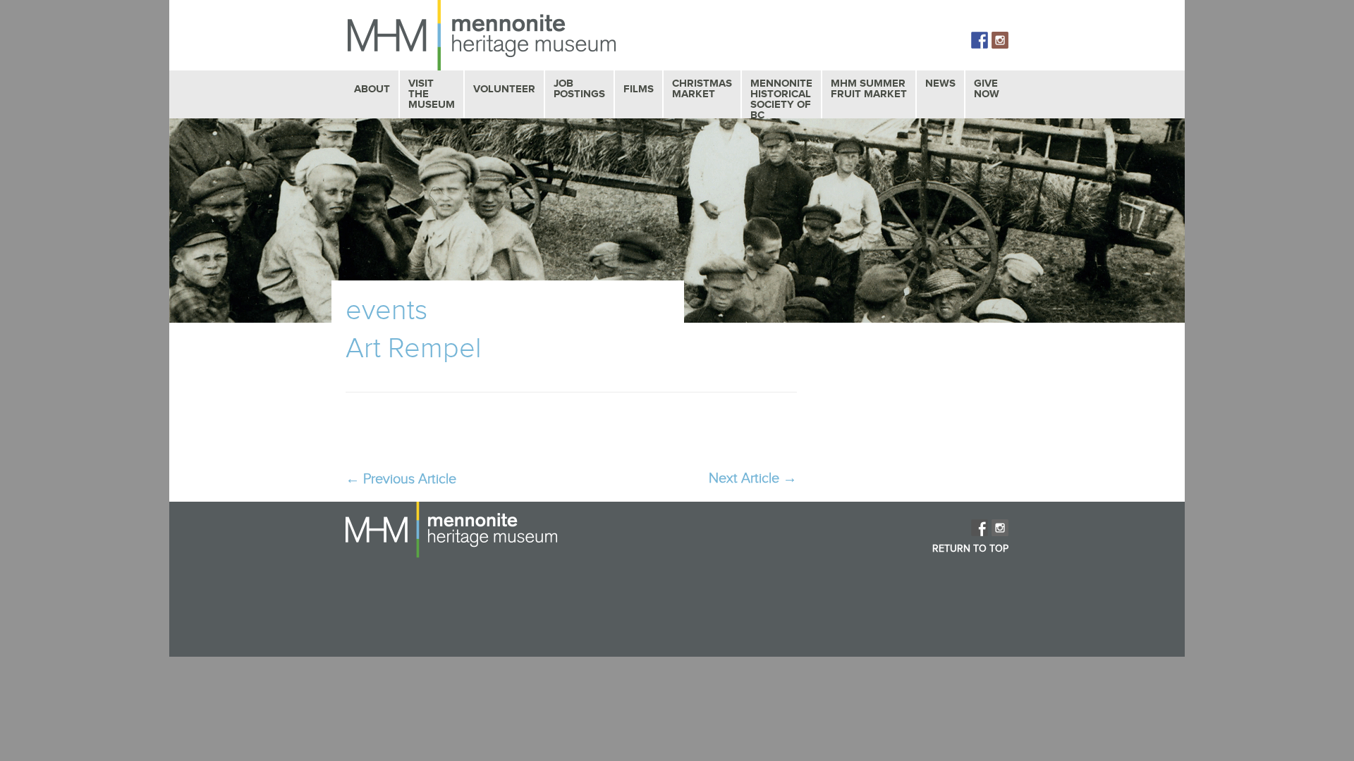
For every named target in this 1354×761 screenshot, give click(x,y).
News (940, 83)
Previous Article (401, 479)
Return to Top (970, 549)
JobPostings (579, 88)
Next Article (753, 478)
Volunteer (504, 89)
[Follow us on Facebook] (979, 40)
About (372, 89)
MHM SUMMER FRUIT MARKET (869, 88)
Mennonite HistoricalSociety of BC (781, 99)
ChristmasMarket (702, 88)
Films (638, 89)
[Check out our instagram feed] (1000, 40)
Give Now (986, 88)
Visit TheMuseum (431, 94)
